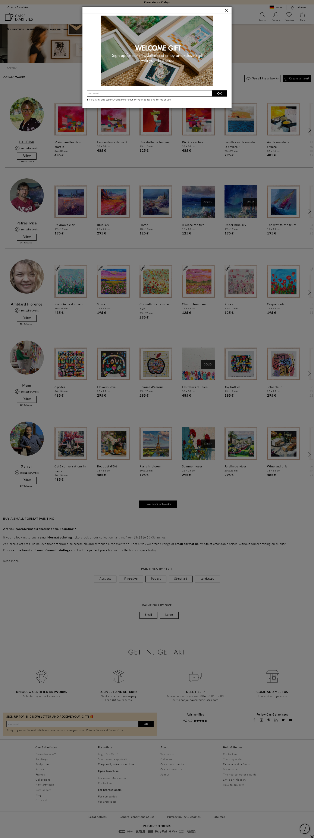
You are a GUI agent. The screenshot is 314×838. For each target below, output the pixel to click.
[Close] (226, 10)
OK (219, 93)
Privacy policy (142, 99)
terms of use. (163, 99)
